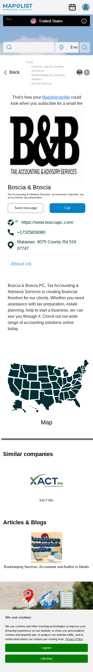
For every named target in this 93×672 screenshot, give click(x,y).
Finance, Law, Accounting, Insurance (48, 68)
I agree (46, 648)
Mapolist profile (56, 97)
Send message (25, 208)
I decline (46, 658)
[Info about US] (84, 20)
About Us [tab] (21, 263)
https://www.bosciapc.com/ (47, 222)
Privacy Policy (74, 639)
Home (29, 62)
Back (14, 72)
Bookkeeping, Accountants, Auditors (49, 77)
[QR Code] (87, 72)
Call (67, 208)
